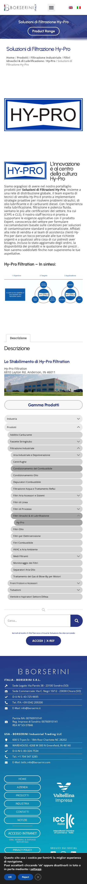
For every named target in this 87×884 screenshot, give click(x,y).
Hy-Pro (50, 61)
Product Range (43, 31)
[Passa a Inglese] (71, 7)
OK (10, 877)
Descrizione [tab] (18, 338)
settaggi (35, 869)
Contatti (22, 811)
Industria (22, 803)
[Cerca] (77, 621)
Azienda (22, 787)
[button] (51, 7)
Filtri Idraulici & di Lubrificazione (38, 59)
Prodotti (22, 57)
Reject (25, 877)
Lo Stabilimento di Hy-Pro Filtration (36, 361)
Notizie (22, 820)
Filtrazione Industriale (46, 57)
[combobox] (37, 621)
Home (10, 57)
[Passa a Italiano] (79, 7)
